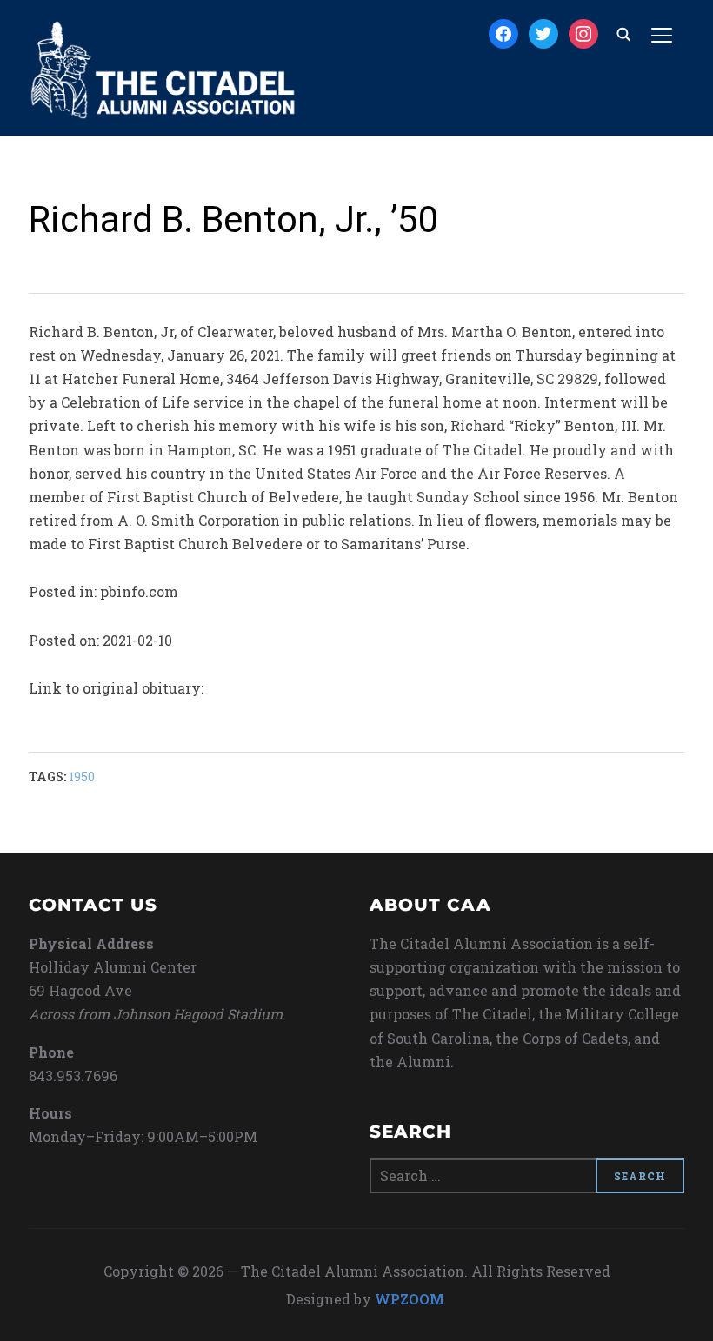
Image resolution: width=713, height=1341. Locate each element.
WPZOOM (409, 1299)
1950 (82, 776)
